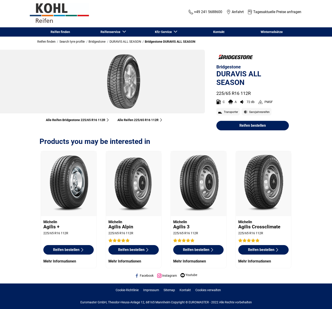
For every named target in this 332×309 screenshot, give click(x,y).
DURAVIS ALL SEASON (125, 41)
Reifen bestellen (252, 125)
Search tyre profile (72, 41)
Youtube (191, 275)
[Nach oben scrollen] (320, 299)
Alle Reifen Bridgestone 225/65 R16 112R (75, 120)
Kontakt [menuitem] (218, 32)
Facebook (146, 275)
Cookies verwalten (208, 290)
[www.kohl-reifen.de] (58, 13)
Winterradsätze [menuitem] (272, 32)
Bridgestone (97, 41)
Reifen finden (46, 41)
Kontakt (185, 290)
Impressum (151, 290)
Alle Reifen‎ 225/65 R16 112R (138, 120)
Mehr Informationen (59, 261)
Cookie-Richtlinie (127, 290)
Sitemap (169, 290)
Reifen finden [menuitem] (60, 32)
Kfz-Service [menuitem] (164, 32)
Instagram (169, 275)
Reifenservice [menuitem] (111, 32)
